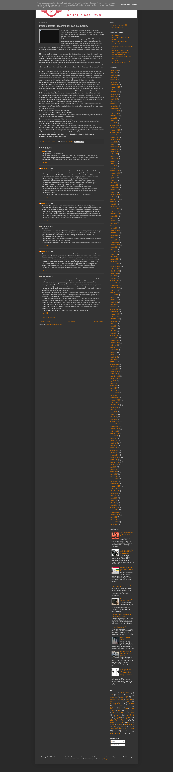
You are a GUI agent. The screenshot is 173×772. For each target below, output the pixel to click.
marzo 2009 (113, 390)
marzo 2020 (113, 168)
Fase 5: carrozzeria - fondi (120, 50)
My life (71, 141)
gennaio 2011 (114, 338)
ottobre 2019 (114, 175)
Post (113, 741)
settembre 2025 (115, 92)
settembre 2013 (115, 271)
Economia (129, 699)
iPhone (132, 708)
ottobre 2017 (114, 197)
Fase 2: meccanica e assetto (120, 41)
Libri (118, 710)
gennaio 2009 (114, 395)
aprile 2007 (113, 445)
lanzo (113, 710)
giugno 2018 (114, 190)
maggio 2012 (114, 302)
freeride (131, 704)
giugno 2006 (114, 469)
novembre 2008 (115, 400)
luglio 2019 (113, 178)
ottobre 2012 (114, 290)
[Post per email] (58, 141)
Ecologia (120, 699)
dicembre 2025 (114, 84)
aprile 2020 (113, 166)
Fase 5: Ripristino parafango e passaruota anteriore (121, 53)
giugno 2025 (114, 96)
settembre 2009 (115, 376)
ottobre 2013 (114, 268)
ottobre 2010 (114, 345)
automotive (113, 693)
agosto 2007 (114, 436)
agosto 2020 (114, 159)
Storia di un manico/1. (119, 627)
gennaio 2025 (114, 106)
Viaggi (131, 729)
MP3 (132, 712)
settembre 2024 (115, 115)
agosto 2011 (114, 321)
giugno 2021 (114, 156)
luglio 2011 (113, 323)
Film (119, 701)
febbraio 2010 (114, 364)
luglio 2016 (113, 218)
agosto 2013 (114, 273)
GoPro (112, 708)
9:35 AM (44, 162)
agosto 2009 (114, 378)
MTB (67, 141)
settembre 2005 (115, 491)
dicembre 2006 (114, 455)
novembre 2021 (115, 151)
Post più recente (45, 321)
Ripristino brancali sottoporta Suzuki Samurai (125, 653)
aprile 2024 (113, 123)
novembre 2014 (115, 244)
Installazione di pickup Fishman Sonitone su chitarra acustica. (127, 551)
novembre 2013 (115, 266)
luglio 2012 (113, 297)
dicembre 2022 (114, 137)
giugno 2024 (114, 118)
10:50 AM (45, 197)
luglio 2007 (113, 438)
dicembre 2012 (114, 285)
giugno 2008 (114, 412)
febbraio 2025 (114, 104)
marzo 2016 (113, 225)
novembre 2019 (115, 173)
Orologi (129, 722)
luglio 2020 (113, 161)
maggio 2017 (114, 202)
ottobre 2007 (114, 431)
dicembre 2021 (114, 149)
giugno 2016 (114, 221)
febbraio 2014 (114, 259)
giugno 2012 (114, 300)
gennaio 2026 (114, 82)
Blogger (106, 759)
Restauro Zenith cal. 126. (119, 25)
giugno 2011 (114, 326)
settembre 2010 (115, 347)
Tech (114, 727)
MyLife (112, 722)
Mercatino (115, 712)
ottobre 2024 (114, 113)
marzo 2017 (113, 204)
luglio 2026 (113, 72)
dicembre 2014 (114, 242)
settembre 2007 (115, 433)
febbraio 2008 (114, 421)
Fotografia (115, 703)
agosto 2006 (114, 464)
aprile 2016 (113, 223)
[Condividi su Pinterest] (83, 142)
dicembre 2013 (114, 264)
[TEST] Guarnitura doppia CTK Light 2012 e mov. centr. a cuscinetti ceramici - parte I (126, 672)
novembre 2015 (115, 230)
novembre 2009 (115, 371)
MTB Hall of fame (117, 27)
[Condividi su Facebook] (81, 142)
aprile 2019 (113, 182)
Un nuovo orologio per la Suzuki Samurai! (126, 599)
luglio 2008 (113, 409)
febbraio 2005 (114, 507)
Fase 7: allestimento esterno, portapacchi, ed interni (121, 61)
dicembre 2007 (114, 426)
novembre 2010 (115, 342)
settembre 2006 (115, 462)
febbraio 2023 (114, 132)
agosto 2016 (114, 216)
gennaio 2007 (114, 452)
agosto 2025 (114, 94)
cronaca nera (114, 697)
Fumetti (115, 706)
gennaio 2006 (114, 481)
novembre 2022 (115, 139)
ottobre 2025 (114, 89)
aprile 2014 (113, 256)
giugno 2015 (114, 237)
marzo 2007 (113, 448)
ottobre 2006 (114, 460)
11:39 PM (45, 313)
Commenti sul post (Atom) (53, 324)
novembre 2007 (115, 429)
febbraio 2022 (114, 147)
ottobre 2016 (114, 211)
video (115, 731)
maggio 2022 (114, 144)
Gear (121, 706)
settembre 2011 (115, 319)
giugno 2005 (114, 498)
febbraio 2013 (114, 280)
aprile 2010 (113, 359)
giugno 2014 (114, 252)
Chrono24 (129, 695)
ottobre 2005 (114, 488)
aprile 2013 (113, 276)
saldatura (119, 724)
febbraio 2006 (114, 479)
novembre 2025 (115, 87)
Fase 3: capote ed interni (119, 44)
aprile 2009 (113, 388)
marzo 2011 (113, 333)
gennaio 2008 (114, 424)
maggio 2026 (114, 75)
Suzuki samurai (129, 724)
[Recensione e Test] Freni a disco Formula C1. (126, 569)
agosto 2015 (114, 235)
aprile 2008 (113, 417)
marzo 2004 (113, 519)
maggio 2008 (114, 414)
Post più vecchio (98, 321)
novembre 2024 (115, 111)
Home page (71, 321)
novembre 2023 (115, 130)
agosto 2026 (114, 70)
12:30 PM (45, 245)
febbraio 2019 (114, 185)
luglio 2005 (113, 495)
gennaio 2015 (114, 240)
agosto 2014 (114, 247)
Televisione (123, 726)
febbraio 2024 (114, 125)
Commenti (115, 745)
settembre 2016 (115, 213)
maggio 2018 (114, 192)
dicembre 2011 (114, 311)
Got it (134, 5)
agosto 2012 (114, 295)
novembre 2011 (115, 314)
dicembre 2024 (114, 108)
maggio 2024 (114, 120)
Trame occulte (115, 729)
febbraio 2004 (114, 522)
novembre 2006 (115, 457)
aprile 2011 (113, 331)
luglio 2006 (113, 467)
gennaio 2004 (114, 524)
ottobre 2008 (114, 402)
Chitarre (120, 695)
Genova (130, 706)
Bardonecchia (125, 693)
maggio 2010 (114, 357)
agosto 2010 (114, 350)
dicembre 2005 (114, 483)
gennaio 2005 (114, 510)
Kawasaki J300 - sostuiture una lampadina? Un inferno (122, 615)
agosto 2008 (114, 407)
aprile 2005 (113, 503)
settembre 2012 (115, 292)
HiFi (126, 708)
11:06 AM (45, 220)
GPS (119, 708)
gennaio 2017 (114, 206)
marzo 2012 (113, 307)
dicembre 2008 (114, 397)
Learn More (125, 5)
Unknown (44, 203)
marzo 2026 (113, 80)
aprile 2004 (113, 517)
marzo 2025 (113, 101)
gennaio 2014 (114, 261)
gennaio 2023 (114, 135)
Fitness (128, 701)
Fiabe (111, 701)
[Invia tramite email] (75, 142)
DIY (127, 697)
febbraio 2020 (114, 170)
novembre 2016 (115, 209)
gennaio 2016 (114, 228)
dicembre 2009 (114, 369)
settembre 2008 (115, 405)
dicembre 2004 (114, 512)
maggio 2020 (114, 163)
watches (130, 731)
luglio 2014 (113, 249)
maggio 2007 (114, 443)
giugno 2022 (114, 142)
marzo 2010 (113, 362)
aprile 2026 (113, 77)
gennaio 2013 (114, 283)
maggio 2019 (114, 180)
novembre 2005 (115, 486)
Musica (130, 714)
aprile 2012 (113, 304)
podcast (112, 724)
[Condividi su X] (79, 142)
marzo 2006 (113, 476)
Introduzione (116, 35)
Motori (123, 712)
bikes (112, 695)
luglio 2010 (113, 352)
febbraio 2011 (114, 335)
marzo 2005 (113, 505)
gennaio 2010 (114, 366)
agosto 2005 (114, 493)
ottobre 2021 (114, 154)
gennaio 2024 (114, 127)
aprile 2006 (113, 474)
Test (130, 726)
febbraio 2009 (114, 393)
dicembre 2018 (114, 187)
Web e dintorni (117, 733)
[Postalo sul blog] (77, 142)
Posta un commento (48, 317)
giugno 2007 (114, 440)
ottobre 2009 (114, 374)
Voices (123, 731)
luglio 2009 (113, 381)
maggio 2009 (114, 385)
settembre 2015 (115, 233)
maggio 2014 (114, 254)
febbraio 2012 (114, 309)
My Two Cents (118, 720)
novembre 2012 (115, 288)
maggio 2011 (114, 328)
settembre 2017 (115, 199)
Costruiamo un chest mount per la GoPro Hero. (126, 534)
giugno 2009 (114, 383)
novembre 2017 (115, 194)
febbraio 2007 (114, 450)
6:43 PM (44, 270)
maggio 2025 (114, 99)
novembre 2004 (115, 514)
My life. (127, 718)
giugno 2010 (114, 354)
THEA (43, 151)
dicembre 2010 (114, 340)
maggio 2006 (114, 471)
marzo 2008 (113, 419)
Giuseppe (44, 168)
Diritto (121, 697)
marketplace (130, 710)
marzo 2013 (113, 278)
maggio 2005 (114, 500)
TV (125, 729)
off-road (120, 722)
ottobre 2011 (114, 316)
